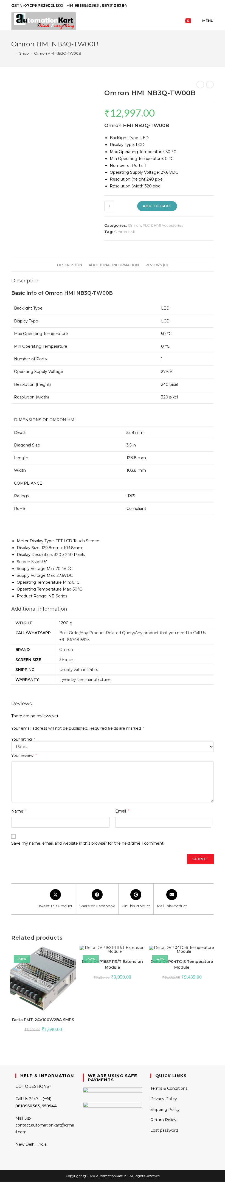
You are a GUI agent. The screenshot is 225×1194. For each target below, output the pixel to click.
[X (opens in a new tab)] (193, 6)
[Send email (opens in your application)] (211, 6)
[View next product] (210, 84)
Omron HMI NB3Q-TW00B (57, 53)
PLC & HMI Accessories (163, 225)
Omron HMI (124, 231)
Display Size (28, 547)
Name (19, 811)
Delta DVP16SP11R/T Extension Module (112, 964)
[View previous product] (200, 84)
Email (122, 811)
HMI (71, 419)
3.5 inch (66, 659)
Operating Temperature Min (43, 582)
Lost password (164, 1130)
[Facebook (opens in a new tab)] (199, 6)
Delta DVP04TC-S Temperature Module (182, 964)
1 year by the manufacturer (85, 679)
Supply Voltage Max (36, 575)
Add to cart (157, 206)
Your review (24, 755)
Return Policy (163, 1119)
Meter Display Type (35, 540)
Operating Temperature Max (44, 589)
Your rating (23, 739)
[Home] (12, 53)
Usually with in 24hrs (78, 669)
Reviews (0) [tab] (156, 265)
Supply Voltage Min (35, 568)
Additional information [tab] (114, 265)
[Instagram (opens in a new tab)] (206, 6)
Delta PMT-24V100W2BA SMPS (43, 1019)
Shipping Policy (165, 1109)
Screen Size (28, 561)
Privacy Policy (163, 1098)
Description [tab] (69, 265)
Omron (134, 225)
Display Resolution (34, 554)
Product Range (31, 596)
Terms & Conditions (168, 1088)
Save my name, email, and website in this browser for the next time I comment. (87, 843)
